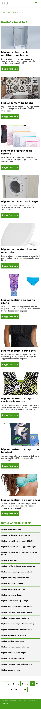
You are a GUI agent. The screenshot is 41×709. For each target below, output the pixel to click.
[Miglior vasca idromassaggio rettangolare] (20, 547)
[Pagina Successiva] (30, 689)
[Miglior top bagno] (20, 560)
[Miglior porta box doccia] (20, 584)
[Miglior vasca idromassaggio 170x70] (20, 541)
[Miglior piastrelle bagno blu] (20, 589)
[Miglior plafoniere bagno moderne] (20, 630)
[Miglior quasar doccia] (20, 670)
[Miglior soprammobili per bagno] (20, 601)
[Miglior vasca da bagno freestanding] (20, 624)
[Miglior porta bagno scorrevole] (20, 578)
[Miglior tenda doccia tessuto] (20, 635)
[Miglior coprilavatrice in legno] (20, 196)
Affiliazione (13, 700)
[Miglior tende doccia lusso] (20, 641)
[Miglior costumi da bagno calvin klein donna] (20, 395)
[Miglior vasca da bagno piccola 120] (20, 664)
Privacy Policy (22, 700)
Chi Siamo (5, 700)
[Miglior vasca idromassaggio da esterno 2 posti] (20, 554)
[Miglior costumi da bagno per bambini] (20, 445)
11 (20, 689)
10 (16, 689)
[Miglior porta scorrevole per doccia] (20, 607)
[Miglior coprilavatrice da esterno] (20, 147)
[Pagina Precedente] (4, 683)
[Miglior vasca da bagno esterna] (20, 618)
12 (25, 689)
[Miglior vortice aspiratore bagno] (20, 535)
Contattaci (5, 703)
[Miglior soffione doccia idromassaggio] (20, 566)
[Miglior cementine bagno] (20, 98)
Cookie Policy (33, 700)
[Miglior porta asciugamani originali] (20, 572)
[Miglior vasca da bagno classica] (20, 647)
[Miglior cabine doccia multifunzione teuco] (20, 48)
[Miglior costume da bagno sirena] (20, 296)
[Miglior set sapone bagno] (20, 659)
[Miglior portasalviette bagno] (20, 653)
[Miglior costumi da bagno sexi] (20, 495)
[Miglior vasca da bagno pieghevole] (20, 612)
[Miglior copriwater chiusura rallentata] (20, 245)
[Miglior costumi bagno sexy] (20, 346)
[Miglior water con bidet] (20, 529)
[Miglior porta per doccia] (20, 595)
